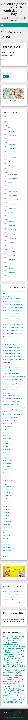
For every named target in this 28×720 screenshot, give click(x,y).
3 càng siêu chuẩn (17, 640)
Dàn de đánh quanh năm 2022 (13, 675)
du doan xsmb (20, 664)
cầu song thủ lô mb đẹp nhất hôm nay (12, 304)
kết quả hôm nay (11, 131)
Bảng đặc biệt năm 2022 (12, 658)
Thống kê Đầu (11, 221)
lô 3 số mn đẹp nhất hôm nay (10, 420)
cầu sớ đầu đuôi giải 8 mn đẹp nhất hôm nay (14, 407)
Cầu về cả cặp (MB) (12, 195)
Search (6, 76)
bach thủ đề (7, 645)
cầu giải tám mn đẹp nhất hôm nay (11, 404)
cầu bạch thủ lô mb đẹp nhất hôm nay (12, 310)
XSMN (9, 122)
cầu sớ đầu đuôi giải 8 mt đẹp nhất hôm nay (14, 376)
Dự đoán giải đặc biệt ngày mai (14, 682)
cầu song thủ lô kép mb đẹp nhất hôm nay (13, 359)
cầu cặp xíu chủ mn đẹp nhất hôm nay (12, 398)
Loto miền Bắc (11, 246)
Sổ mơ (9, 276)
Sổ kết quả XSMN (12, 140)
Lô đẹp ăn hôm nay (7, 426)
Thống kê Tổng (11, 234)
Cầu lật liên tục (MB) (12, 191)
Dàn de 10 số (10, 670)
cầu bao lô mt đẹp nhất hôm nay (11, 365)
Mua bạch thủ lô (16, 692)
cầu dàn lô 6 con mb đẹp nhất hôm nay (12, 342)
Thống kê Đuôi (11, 225)
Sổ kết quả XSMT (12, 144)
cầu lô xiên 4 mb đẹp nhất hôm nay (11, 353)
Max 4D (9, 165)
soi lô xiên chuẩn (13, 696)
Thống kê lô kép (11, 216)
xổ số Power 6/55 (12, 157)
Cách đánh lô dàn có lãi (12, 663)
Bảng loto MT (6, 532)
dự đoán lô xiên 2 (15, 686)
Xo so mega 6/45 (12, 152)
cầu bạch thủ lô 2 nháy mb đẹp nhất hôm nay (14, 313)
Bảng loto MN (6, 535)
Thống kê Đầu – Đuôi (12, 229)
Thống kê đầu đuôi (12, 204)
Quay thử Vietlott (11, 272)
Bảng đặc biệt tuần (10, 660)
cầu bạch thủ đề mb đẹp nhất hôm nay (12, 301)
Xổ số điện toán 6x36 (12, 174)
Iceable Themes (14, 714)
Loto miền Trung (11, 255)
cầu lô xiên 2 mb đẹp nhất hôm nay (11, 347)
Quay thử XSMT (11, 268)
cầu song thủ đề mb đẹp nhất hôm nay (12, 356)
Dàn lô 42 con (17, 678)
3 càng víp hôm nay (12, 642)
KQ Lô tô (5, 530)
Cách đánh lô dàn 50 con (12, 661)
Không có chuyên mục (13, 687)
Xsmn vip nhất (6, 393)
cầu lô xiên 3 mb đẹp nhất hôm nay (11, 350)
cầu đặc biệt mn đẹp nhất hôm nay (11, 401)
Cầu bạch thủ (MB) (12, 187)
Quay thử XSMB (11, 259)
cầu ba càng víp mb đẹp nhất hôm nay (12, 298)
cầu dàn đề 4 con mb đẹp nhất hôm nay (13, 319)
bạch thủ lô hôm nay (14, 648)
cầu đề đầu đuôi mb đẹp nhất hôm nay (12, 345)
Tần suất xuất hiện (12, 238)
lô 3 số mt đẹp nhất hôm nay (10, 389)
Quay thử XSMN (11, 264)
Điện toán (5, 472)
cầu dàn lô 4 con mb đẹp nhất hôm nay (12, 333)
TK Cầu (5, 484)
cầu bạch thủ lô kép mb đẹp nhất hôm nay (13, 307)
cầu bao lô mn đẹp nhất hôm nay (11, 395)
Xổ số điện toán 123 (12, 178)
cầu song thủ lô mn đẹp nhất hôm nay (12, 414)
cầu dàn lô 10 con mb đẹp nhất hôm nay (13, 330)
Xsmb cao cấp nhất (8, 336)
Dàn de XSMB (15, 674)
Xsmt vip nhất (6, 362)
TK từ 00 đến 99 (11, 242)
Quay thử (5, 542)
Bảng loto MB (6, 538)
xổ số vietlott (11, 148)
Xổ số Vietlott (6, 466)
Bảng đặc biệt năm (17, 656)
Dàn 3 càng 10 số (9, 666)
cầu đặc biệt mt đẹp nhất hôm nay (11, 370)
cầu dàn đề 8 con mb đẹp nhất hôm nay (13, 324)
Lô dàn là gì (14, 690)
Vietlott (5, 452)
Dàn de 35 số (13, 672)
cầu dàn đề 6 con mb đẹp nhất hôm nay (13, 321)
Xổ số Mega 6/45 (7, 463)
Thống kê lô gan (11, 208)
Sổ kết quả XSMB (12, 135)
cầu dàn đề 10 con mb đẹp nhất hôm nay (13, 327)
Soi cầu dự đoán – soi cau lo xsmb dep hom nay (14, 9)
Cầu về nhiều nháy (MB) (13, 199)
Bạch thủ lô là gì (17, 651)
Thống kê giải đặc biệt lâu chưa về (13, 700)
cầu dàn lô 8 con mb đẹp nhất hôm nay (12, 339)
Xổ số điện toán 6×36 (8, 481)
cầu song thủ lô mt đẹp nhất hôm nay (12, 384)
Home (21, 27)
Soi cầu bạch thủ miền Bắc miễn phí (13, 695)
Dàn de (13, 668)
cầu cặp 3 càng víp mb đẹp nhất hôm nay (13, 316)
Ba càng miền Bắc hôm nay (12, 645)
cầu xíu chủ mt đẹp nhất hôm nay (11, 387)
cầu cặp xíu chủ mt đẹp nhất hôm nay (12, 368)
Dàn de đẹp (7, 678)
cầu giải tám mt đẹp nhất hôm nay (11, 373)
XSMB (9, 118)
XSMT (9, 127)
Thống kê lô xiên (12, 212)
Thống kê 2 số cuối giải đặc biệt (14, 697)
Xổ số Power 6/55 (7, 460)
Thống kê (10, 170)
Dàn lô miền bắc (9, 680)
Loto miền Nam (11, 251)
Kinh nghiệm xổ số (7, 423)
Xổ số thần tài (11, 182)
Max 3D (9, 161)
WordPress (15, 712)
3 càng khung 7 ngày (11, 637)
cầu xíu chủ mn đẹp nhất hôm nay (11, 417)
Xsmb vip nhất (6, 296)
